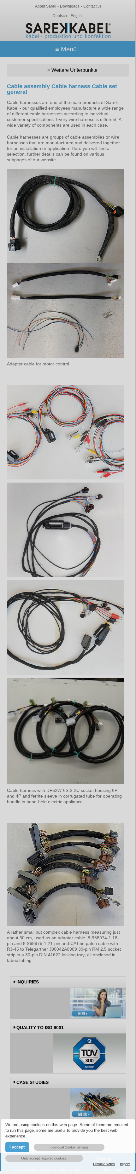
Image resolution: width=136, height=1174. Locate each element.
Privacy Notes (104, 1164)
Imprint (125, 1164)
